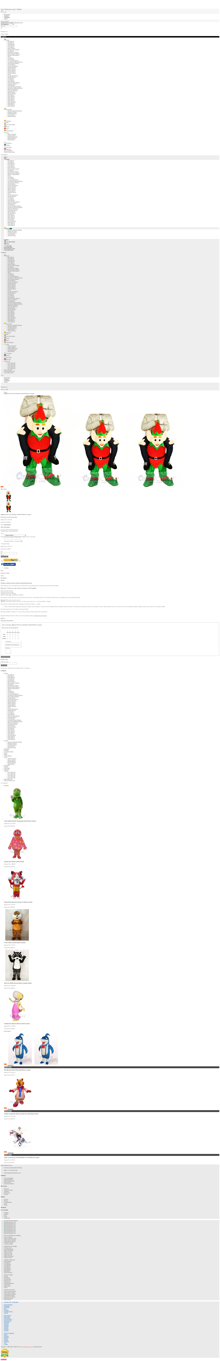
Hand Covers (7, 1286)
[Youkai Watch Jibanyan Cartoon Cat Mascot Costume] (17, 899)
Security (6, 1199)
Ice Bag (6, 1276)
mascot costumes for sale (10, 1238)
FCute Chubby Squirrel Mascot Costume (15, 942)
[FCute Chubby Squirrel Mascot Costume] (17, 940)
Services (3, 21)
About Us (6, 1188)
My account (7, 1192)
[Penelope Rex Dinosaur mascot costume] (17, 1021)
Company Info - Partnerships (11, 1302)
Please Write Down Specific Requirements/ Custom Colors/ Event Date (18, 536)
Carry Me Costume (8, 1249)
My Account (7, 14)
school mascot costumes (10, 1241)
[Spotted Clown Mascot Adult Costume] (17, 859)
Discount (6, 1330)
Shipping (6, 1323)
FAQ (5, 1342)
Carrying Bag (7, 1279)
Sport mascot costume (9, 1292)
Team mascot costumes (9, 1296)
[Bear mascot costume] (20, 1108)
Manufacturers (7, 1321)
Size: (2, 533)
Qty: (2, 551)
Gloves (5, 1287)
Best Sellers (7, 1317)
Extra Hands (7, 1284)
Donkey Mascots (8, 1272)
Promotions (7, 1306)
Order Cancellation (8, 1178)
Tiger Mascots (7, 1264)
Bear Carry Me (7, 1252)
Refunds (6, 1328)
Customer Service (8, 1311)
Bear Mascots (7, 1267)
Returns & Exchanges (9, 1180)
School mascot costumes (10, 1291)
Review (7, 648)
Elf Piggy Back (8, 1247)
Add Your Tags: (4, 661)
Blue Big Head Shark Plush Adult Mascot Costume (17, 1070)
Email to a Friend (5, 573)
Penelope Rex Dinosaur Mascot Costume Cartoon (17, 1023)
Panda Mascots (7, 1269)
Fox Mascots (7, 1262)
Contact (6, 1194)
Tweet (2, 575)
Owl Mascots (7, 1268)
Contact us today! (10, 9)
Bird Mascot (7, 1271)
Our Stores (6, 1322)
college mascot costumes (10, 1294)
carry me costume (8, 1244)
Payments (6, 1325)
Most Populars (7, 1315)
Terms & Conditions (9, 1183)
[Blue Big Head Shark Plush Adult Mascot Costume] (33, 1064)
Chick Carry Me (8, 1254)
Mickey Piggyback (8, 1250)
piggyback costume (8, 1242)
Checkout (6, 16)
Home (5, 392)
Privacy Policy (7, 1182)
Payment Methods (8, 1179)
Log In (5, 18)
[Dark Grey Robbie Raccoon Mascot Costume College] (17, 980)
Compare (6, 568)
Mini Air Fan (7, 1280)
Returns (6, 1338)
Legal (5, 1203)
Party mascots (7, 1299)
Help (5, 1308)
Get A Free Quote (8, 1190)
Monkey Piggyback (8, 1256)
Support (7, 21)
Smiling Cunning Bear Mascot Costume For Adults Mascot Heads (21, 1113)
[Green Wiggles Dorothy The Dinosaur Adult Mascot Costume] (17, 818)
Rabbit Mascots (8, 1261)
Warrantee (6, 1341)
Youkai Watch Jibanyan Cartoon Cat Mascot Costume (18, 902)
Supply (6, 1205)
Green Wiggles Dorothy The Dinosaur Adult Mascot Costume (20, 821)
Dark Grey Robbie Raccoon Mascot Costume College (18, 983)
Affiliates (6, 1191)
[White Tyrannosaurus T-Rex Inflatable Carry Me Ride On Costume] (20, 1152)
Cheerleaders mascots (9, 1295)
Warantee (6, 1326)
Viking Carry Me (8, 1253)
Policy (5, 1334)
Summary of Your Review (12, 644)
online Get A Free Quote (41, 615)
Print (2, 570)
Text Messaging (8, 1202)
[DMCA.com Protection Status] (5, 1357)
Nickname (8, 641)
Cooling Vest (7, 1281)
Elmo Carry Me (8, 1257)
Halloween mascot (8, 1298)
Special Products (8, 1319)
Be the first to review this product (9, 517)
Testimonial (7, 17)
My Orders (6, 1307)
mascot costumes (8, 1237)
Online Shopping (8, 1304)
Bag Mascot (7, 1277)
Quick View (10, 1065)
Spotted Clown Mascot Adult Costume (14, 861)
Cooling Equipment (9, 1283)
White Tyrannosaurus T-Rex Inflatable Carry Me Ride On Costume (21, 1157)
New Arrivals (7, 1318)
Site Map (6, 1310)
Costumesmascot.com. (27, 1346)
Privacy (6, 1200)
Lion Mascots (7, 1265)
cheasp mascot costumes (10, 1239)
